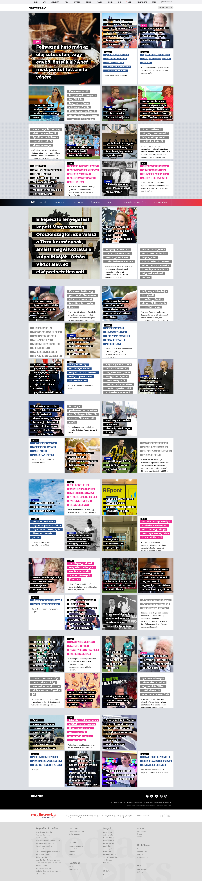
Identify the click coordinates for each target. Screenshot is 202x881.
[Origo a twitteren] (151, 796)
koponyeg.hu (142, 852)
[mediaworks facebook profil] (162, 816)
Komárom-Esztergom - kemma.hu (48, 863)
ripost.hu (140, 828)
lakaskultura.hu (109, 838)
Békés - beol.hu (41, 838)
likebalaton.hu (108, 843)
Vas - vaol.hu (74, 828)
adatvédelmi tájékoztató (118, 802)
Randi (129, 2)
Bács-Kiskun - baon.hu (44, 832)
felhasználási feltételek (134, 802)
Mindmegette (55, 2)
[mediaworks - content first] (43, 816)
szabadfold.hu (74, 849)
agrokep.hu (73, 869)
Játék (154, 2)
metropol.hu (141, 831)
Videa (66, 2)
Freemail (88, 2)
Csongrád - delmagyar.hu (45, 843)
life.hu (139, 834)
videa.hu (140, 854)
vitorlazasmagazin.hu (111, 857)
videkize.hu (107, 860)
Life (44, 2)
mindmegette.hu (109, 849)
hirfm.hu (140, 872)
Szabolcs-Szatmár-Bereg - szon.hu (48, 871)
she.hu (139, 837)
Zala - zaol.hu (74, 834)
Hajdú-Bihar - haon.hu (44, 854)
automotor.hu (108, 835)
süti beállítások (148, 802)
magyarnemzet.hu (76, 846)
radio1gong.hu (142, 869)
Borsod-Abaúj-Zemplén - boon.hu (48, 840)
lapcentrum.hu (142, 857)
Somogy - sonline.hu (43, 868)
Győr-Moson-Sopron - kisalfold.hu (48, 852)
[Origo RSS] (165, 796)
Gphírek (110, 2)
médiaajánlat (167, 802)
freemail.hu (141, 849)
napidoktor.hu (108, 846)
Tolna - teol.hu (41, 874)
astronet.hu (107, 832)
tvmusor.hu (107, 863)
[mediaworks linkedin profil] (168, 816)
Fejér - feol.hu (41, 849)
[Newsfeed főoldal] (37, 796)
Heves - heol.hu (41, 857)
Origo (36, 2)
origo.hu (72, 854)
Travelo (99, 2)
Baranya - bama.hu (43, 835)
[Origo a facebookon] (147, 796)
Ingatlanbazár (142, 2)
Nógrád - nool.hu (42, 865)
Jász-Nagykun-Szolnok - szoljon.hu (48, 860)
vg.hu (71, 866)
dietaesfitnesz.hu (109, 854)
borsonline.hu (108, 875)
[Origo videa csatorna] (161, 796)
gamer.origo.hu (109, 840)
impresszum (158, 802)
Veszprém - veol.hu (76, 831)
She (119, 2)
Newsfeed (77, 2)
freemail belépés (165, 8)
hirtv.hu (72, 852)
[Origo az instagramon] (156, 796)
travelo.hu (107, 852)
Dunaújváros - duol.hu (44, 846)
